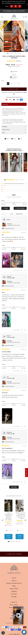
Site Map (14, 596)
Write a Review (22, 209)
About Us (14, 580)
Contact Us (14, 602)
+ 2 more (19, 266)
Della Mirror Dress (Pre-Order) (13, 225)
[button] (14, 61)
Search (14, 578)
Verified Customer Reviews (14, 583)
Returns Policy (14, 588)
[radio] (13, 77)
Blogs (14, 586)
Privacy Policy (14, 605)
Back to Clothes (15, 554)
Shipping (9, 66)
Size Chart (14, 594)
